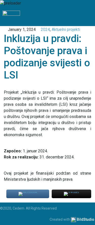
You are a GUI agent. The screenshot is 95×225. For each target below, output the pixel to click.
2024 (45, 29)
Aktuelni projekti (66, 29)
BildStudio (85, 219)
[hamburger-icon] (89, 16)
